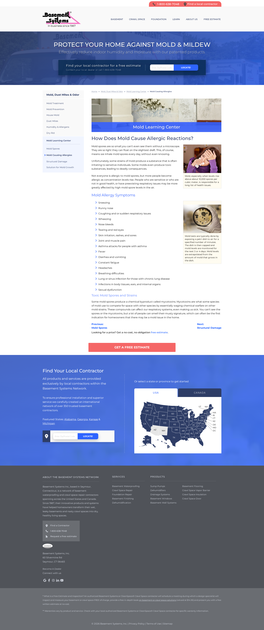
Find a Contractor (60, 525)
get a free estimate (132, 347)
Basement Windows (161, 498)
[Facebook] (49, 580)
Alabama (70, 419)
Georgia (82, 419)
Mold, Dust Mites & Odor (62, 94)
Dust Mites (52, 121)
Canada (200, 392)
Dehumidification (121, 502)
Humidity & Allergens (57, 127)
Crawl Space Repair (122, 490)
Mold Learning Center (58, 140)
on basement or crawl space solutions (157, 600)
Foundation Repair (122, 494)
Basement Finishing (123, 498)
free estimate (159, 332)
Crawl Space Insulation (194, 494)
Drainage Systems (160, 494)
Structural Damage (56, 161)
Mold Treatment (55, 103)
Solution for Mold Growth (60, 167)
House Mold (52, 115)
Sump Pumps (157, 486)
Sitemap (167, 623)
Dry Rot (50, 133)
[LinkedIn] (57, 580)
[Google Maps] (45, 580)
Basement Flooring (192, 486)
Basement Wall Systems (163, 502)
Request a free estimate (63, 536)
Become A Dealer (52, 569)
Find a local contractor (202, 4)
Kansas (93, 419)
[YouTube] (62, 580)
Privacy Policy (137, 623)
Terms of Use (153, 623)
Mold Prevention (55, 109)
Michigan (49, 423)
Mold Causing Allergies (59, 155)
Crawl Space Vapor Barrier (196, 490)
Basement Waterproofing (126, 486)
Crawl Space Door (191, 498)
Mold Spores (53, 148)
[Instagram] (53, 580)
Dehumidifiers (158, 490)
